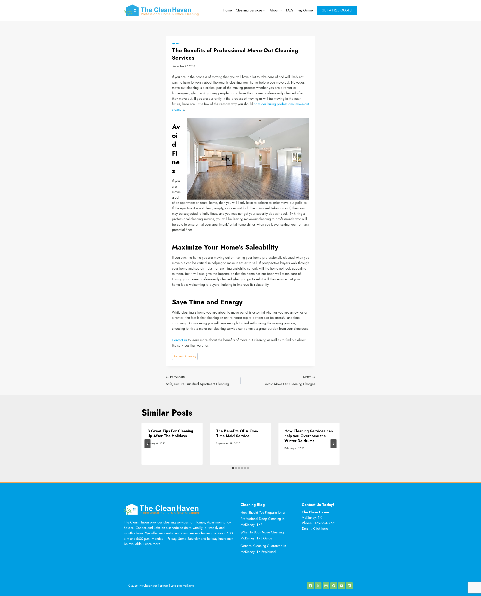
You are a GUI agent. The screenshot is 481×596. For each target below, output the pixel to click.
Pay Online (305, 10)
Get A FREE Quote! (337, 10)
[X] (318, 585)
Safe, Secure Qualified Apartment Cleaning (197, 380)
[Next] (333, 443)
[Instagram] (326, 585)
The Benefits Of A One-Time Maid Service (237, 433)
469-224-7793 (325, 523)
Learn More (151, 544)
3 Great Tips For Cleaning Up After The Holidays (170, 433)
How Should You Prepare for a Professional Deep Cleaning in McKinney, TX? (262, 518)
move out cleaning (185, 356)
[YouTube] (341, 585)
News (176, 43)
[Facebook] (310, 585)
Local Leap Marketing (182, 586)
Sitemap (164, 586)
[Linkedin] (349, 585)
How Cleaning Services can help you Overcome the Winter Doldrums (308, 436)
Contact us (180, 340)
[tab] (233, 468)
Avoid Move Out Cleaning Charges (290, 380)
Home (227, 10)
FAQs (289, 10)
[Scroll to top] (471, 581)
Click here (320, 528)
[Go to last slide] (147, 443)
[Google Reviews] (333, 585)
